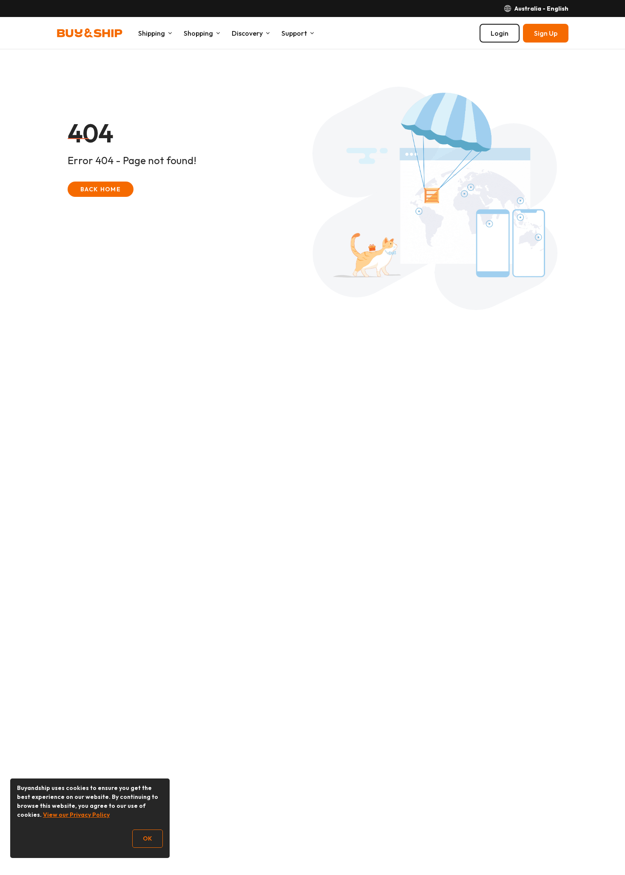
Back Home (100, 189)
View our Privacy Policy (76, 814)
